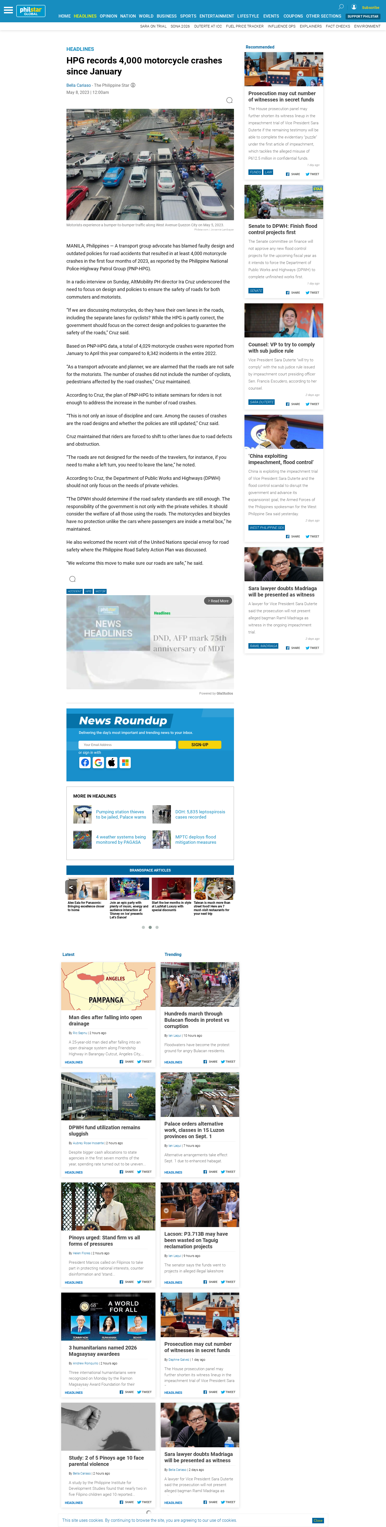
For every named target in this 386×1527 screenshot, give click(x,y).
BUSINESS (167, 16)
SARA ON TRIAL (153, 26)
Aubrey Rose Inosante (88, 1143)
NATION (128, 16)
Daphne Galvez (179, 1360)
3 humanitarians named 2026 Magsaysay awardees (103, 1351)
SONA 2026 (180, 26)
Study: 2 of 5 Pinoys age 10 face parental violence (106, 1461)
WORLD (146, 16)
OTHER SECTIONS (323, 16)
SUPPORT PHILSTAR (363, 16)
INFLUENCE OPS (281, 26)
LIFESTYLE (248, 16)
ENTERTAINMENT (217, 16)
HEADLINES (85, 16)
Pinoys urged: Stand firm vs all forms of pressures (104, 1240)
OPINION (108, 16)
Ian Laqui (175, 1035)
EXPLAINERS (311, 26)
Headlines (80, 49)
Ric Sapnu (80, 1033)
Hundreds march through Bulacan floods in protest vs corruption (196, 1019)
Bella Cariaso (78, 85)
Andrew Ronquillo (85, 1363)
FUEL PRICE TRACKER (245, 26)
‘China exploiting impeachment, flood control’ (281, 459)
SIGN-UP (199, 744)
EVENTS (271, 16)
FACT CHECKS (338, 26)
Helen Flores (81, 1253)
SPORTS (188, 16)
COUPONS (293, 16)
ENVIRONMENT (367, 26)
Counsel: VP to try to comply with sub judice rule (281, 347)
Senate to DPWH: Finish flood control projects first (282, 229)
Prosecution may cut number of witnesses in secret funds (198, 1347)
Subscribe (370, 8)
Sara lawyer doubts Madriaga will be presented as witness (198, 1457)
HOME (65, 16)
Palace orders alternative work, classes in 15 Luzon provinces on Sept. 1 (194, 1130)
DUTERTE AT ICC (208, 26)
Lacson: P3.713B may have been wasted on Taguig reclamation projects (196, 1240)
